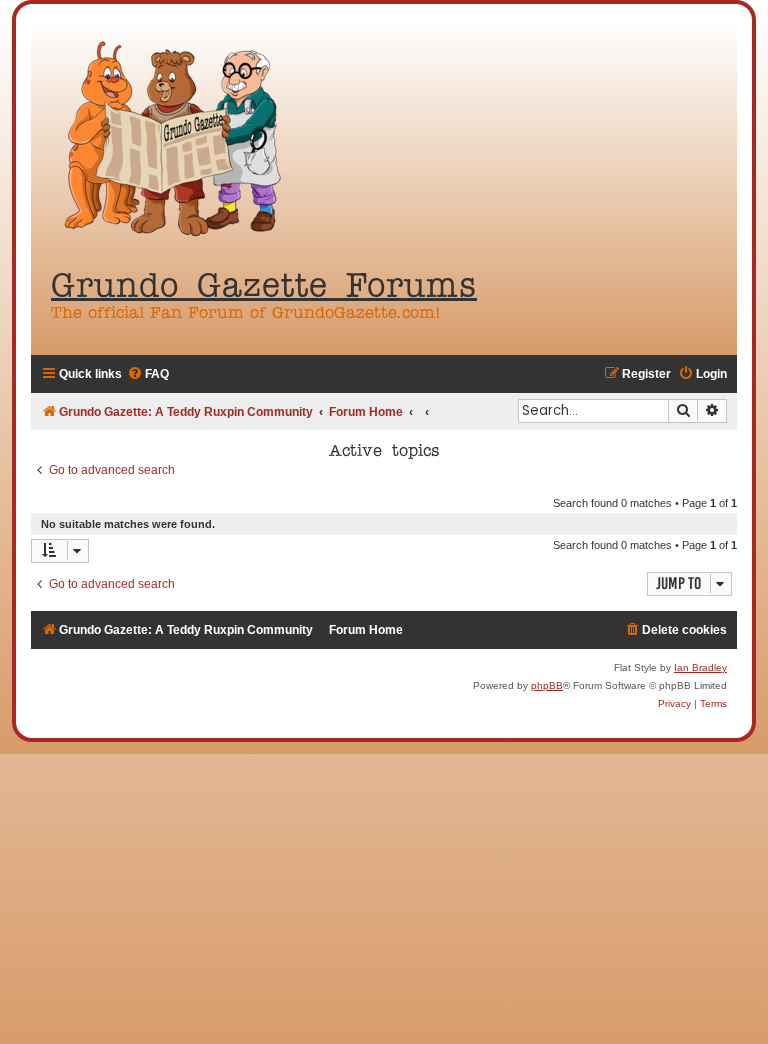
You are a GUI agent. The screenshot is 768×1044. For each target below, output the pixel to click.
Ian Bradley (700, 667)
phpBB (547, 685)
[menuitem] (148, 374)
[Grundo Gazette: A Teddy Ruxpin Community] (176, 140)
